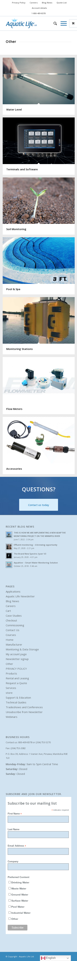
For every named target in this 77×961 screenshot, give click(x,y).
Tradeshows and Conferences (24, 707)
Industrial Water (20, 913)
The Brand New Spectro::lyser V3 (30, 553)
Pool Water (17, 906)
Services (11, 688)
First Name (15, 813)
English (50, 957)
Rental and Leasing (17, 678)
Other (9, 664)
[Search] (53, 23)
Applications (13, 591)
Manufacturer (14, 644)
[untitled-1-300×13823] (32, 23)
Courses (11, 635)
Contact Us (12, 630)
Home (9, 639)
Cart (8, 611)
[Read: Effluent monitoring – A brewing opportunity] (9, 547)
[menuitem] (18, 3)
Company (13, 861)
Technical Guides (16, 702)
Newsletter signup (17, 659)
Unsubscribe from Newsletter (24, 712)
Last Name (13, 829)
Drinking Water (20, 882)
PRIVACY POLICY (16, 668)
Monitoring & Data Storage (22, 649)
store (9, 692)
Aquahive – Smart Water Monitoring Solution (36, 562)
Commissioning (15, 625)
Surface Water (19, 900)
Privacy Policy (18, 2)
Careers (34, 2)
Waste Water (18, 888)
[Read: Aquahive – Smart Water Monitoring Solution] (9, 564)
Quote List (62, 2)
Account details (39, 8)
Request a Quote (16, 683)
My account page (16, 654)
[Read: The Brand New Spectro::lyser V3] (9, 556)
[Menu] (62, 23)
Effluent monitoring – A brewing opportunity (35, 544)
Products (11, 673)
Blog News (47, 2)
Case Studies (14, 615)
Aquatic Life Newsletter (20, 596)
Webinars (11, 717)
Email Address (17, 845)
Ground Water (19, 894)
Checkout (11, 620)
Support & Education (18, 697)
